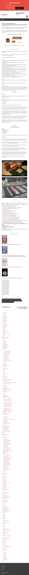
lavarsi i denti (5, 421)
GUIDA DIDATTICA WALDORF (6, 423)
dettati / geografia (6, 442)
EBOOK (3, 336)
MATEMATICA (11, 300)
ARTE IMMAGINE (4, 312)
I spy (4, 393)
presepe (5, 361)
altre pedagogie (5, 500)
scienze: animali (5, 507)
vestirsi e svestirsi (6, 422)
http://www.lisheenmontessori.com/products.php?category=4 (16, 45)
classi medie (5, 558)
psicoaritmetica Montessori (7, 409)
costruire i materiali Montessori (7, 530)
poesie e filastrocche (6, 453)
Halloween (4, 348)
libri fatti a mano (5, 533)
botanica (5, 385)
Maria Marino (8, 25)
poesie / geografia (6, 460)
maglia (4, 534)
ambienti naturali (5, 368)
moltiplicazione (5, 484)
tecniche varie (5, 320)
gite (3, 371)
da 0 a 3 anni (4, 548)
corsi (1, 569)
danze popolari (5, 495)
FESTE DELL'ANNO (4, 338)
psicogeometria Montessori (7, 410)
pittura (4, 318)
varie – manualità (5, 545)
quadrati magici (5, 486)
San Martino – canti (5, 364)
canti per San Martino (6, 493)
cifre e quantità (5, 477)
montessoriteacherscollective (14, 207)
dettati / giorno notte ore (7, 443)
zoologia (5, 387)
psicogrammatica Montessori (7, 400)
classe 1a (3, 299)
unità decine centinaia (6, 489)
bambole (4, 525)
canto (4, 494)
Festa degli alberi (5, 344)
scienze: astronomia (5, 508)
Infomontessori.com (12, 206)
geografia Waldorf (5, 427)
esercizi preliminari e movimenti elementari (9, 419)
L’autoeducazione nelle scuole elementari (13, 244)
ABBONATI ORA (19, 8)
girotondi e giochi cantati (6, 379)
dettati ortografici (5, 437)
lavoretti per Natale (6, 359)
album (2, 570)
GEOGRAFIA (4, 366)
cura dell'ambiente (6, 417)
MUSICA (3, 490)
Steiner (4, 503)
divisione (4, 478)
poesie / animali (6, 456)
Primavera (4, 517)
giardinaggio (5, 420)
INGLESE (3, 432)
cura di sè (5, 418)
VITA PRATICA (5, 414)
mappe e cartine (5, 373)
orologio (4, 485)
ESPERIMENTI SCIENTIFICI (6, 337)
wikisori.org (7, 209)
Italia (3, 372)
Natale (4, 349)
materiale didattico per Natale (8, 360)
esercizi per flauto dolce (6, 496)
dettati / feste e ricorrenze (7, 441)
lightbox (5, 394)
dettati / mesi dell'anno (7, 444)
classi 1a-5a (5, 557)
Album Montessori (5, 323)
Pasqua (4, 362)
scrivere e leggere (5, 473)
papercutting (4, 538)
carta (3, 526)
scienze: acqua (5, 506)
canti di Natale (6, 357)
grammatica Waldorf (6, 428)
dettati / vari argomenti (7, 448)
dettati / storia (6, 446)
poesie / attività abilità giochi (7, 457)
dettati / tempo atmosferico (7, 447)
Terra (3, 374)
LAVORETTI (4, 433)
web (3, 560)
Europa (4, 369)
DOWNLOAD (4, 321)
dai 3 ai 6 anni (10, 299)
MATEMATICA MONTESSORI (7, 406)
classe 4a (5, 555)
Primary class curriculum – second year (7, 217)
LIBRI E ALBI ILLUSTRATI (5, 434)
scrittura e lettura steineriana (7, 431)
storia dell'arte (5, 319)
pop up (4, 540)
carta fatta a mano (6, 528)
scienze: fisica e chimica (6, 510)
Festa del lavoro (5, 345)
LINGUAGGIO (4, 435)
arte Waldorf (4, 425)
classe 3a (5, 554)
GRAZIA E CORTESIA (6, 396)
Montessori (4, 502)
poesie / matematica (6, 462)
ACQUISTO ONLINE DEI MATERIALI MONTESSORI (9, 382)
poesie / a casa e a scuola (7, 455)
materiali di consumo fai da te (7, 535)
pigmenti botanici (5, 317)
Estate (4, 515)
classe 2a (6, 299)
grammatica (4, 452)
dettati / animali (6, 439)
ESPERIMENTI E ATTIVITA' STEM (7, 389)
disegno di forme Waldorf (6, 426)
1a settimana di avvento (7, 351)
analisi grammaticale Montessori (8, 403)
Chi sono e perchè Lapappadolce (5, 572)
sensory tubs (5, 395)
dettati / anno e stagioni (7, 440)
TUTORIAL (3, 523)
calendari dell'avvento (7, 356)
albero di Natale (6, 355)
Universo (4, 375)
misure (4, 483)
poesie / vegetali (6, 470)
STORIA (4, 412)
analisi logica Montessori (7, 404)
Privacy (2, 564)
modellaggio (4, 316)
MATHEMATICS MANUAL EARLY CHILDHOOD (8, 220)
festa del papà (5, 346)
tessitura (4, 544)
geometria (4, 480)
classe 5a (5, 556)
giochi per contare (5, 481)
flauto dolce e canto (5, 497)
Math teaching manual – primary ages (7, 218)
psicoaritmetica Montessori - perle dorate (8, 297)
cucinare (5, 416)
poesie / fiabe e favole (7, 459)
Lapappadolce (4, 14)
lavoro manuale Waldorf (6, 429)
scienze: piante (5, 511)
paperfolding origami (6, 539)
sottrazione (4, 487)
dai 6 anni (4, 550)
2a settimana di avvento (7, 352)
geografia (4, 326)
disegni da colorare (5, 325)
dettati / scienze (6, 445)
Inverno (4, 516)
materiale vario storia (6, 522)
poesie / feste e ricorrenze (7, 458)
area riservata (3, 568)
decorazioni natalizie (6, 358)
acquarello (4, 314)
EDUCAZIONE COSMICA (6, 388)
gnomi (4, 531)
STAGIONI (3, 512)
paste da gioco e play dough (7, 537)
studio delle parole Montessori (8, 405)
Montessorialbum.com (15, 208)
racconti (4, 471)
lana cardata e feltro (5, 532)
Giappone (4, 370)
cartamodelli (4, 324)
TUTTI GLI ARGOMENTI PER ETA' (18, 300)
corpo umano (5, 386)
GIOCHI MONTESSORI (6, 391)
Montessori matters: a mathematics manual (8, 219)
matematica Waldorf (6, 430)
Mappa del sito (3, 573)
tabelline (4, 488)
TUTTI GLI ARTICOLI (5, 559)
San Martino (4, 363)
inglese (4, 328)
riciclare (4, 542)
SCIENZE (3, 504)
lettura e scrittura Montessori (8, 399)
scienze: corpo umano (6, 509)
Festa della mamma (5, 347)
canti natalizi (4, 492)
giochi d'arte (4, 315)
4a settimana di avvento (7, 354)
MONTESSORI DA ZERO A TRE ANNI (8, 411)
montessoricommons (13, 210)
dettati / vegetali (6, 449)
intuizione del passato (6, 520)
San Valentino (5, 365)
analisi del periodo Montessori (8, 402)
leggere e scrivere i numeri (5, 300)
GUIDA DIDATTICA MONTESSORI (17, 299)
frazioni (4, 479)
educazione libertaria (6, 501)
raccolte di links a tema (6, 541)
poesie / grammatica (6, 461)
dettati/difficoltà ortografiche (8, 450)
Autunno (4, 514)
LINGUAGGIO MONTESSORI (7, 397)
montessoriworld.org (10, 211)
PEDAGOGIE (4, 498)
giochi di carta (5, 327)
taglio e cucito (5, 543)
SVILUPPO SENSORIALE (6, 413)
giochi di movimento (6, 378)
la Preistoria (4, 521)
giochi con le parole (5, 451)
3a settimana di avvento (7, 353)
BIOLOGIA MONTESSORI (6, 383)
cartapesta (5, 529)
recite (4, 472)
